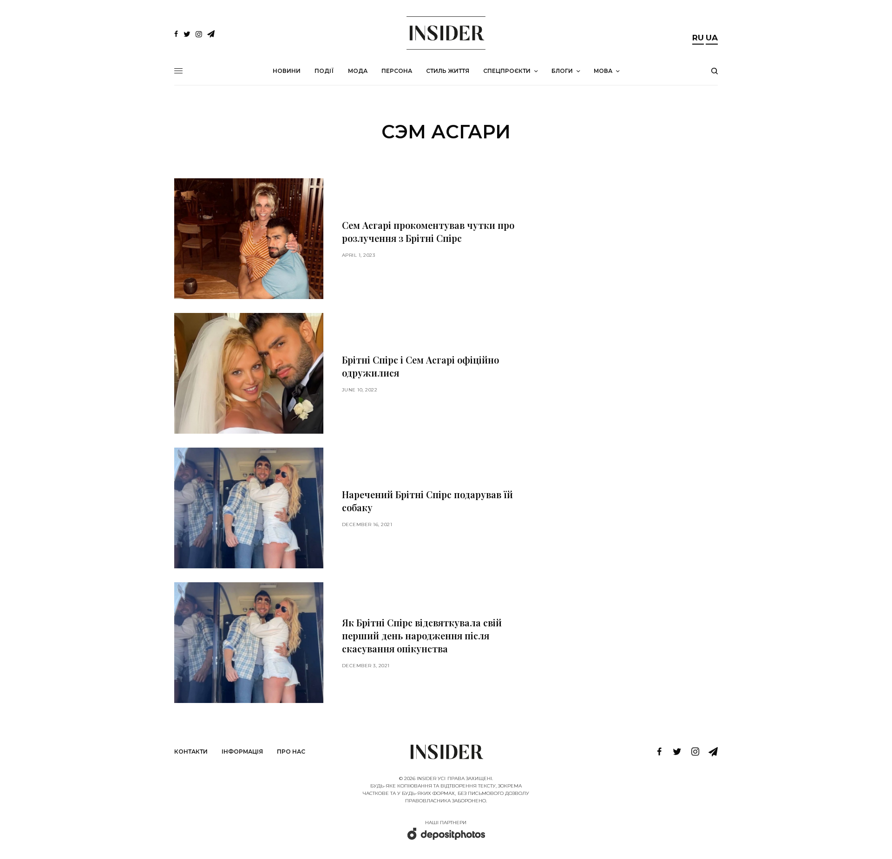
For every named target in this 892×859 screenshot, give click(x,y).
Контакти (191, 751)
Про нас (291, 751)
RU (698, 37)
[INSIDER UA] (446, 33)
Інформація (242, 751)
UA (712, 37)
